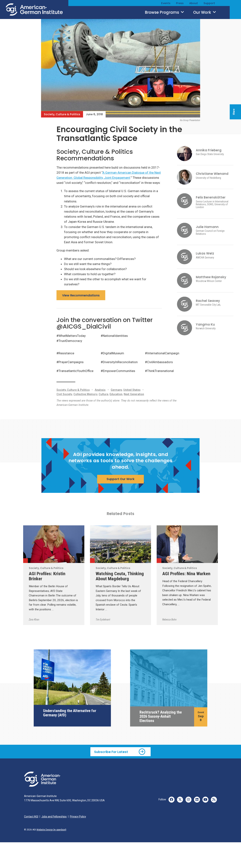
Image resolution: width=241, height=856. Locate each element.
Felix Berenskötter (211, 197)
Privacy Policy (78, 816)
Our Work (202, 12)
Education (116, 394)
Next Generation (134, 394)
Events (165, 3)
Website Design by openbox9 (51, 829)
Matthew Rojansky (211, 277)
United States (131, 390)
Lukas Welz (205, 253)
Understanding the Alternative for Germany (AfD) (69, 712)
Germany (116, 390)
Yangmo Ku (205, 324)
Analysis (100, 390)
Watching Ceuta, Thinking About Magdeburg (120, 576)
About (193, 3)
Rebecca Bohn (169, 619)
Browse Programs (162, 12)
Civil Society (64, 394)
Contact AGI (31, 816)
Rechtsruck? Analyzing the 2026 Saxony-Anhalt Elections (161, 716)
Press (180, 3)
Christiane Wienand (212, 173)
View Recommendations (81, 295)
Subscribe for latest (111, 752)
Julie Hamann (207, 227)
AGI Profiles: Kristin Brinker (47, 576)
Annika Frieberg (208, 150)
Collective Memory (85, 394)
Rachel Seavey (208, 300)
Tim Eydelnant (103, 619)
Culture (103, 394)
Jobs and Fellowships (54, 816)
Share (234, 112)
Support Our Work (120, 479)
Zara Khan (34, 619)
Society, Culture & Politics (62, 114)
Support (209, 3)
